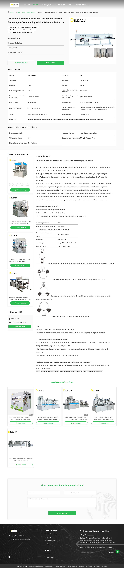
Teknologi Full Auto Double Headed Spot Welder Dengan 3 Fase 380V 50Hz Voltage (19, 186)
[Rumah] (14, 4)
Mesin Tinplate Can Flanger (49, 371)
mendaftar (111, 552)
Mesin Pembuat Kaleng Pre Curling (71, 371)
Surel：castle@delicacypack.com (20, 539)
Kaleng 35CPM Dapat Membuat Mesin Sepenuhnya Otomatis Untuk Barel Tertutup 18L (48, 418)
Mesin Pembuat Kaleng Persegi (93, 371)
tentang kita (46, 5)
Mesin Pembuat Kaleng (27, 12)
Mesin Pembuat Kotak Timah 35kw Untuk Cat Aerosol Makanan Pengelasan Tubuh (21, 418)
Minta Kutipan (50, 62)
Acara (71, 5)
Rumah (27, 5)
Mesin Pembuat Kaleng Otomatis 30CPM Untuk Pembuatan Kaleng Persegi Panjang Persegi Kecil (76, 418)
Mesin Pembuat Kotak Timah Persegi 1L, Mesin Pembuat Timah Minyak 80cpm (103, 418)
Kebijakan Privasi (22, 566)
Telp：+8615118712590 (17, 536)
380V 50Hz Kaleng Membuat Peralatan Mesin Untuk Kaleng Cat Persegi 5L (20, 459)
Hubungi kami (60, 5)
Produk (35, 5)
